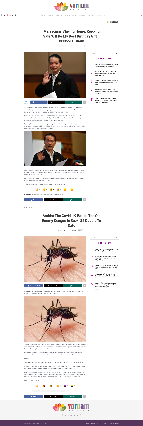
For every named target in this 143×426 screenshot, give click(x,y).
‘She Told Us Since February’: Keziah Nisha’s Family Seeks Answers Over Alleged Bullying (105, 73)
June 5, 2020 (72, 230)
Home (25, 22)
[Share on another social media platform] (84, 102)
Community (82, 15)
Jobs (93, 423)
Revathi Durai (63, 46)
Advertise (88, 423)
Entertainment (101, 15)
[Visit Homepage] (71, 6)
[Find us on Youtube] (10, 15)
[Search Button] (141, 15)
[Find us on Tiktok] (74, 415)
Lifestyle (91, 15)
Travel (74, 15)
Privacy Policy (115, 423)
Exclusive (59, 15)
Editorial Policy (106, 423)
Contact (98, 423)
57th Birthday (35, 194)
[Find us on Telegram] (80, 415)
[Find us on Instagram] (7, 15)
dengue (39, 390)
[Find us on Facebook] (1, 15)
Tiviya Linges (63, 230)
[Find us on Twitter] (4, 15)
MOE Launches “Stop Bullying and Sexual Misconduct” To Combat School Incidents (106, 91)
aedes (33, 390)
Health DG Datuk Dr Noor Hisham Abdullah (52, 194)
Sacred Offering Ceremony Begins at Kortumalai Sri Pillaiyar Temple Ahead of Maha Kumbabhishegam (106, 100)
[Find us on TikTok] (13, 15)
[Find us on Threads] (15, 15)
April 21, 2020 (72, 46)
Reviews (50, 15)
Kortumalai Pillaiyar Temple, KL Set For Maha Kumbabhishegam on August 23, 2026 (106, 82)
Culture (67, 15)
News (43, 15)
